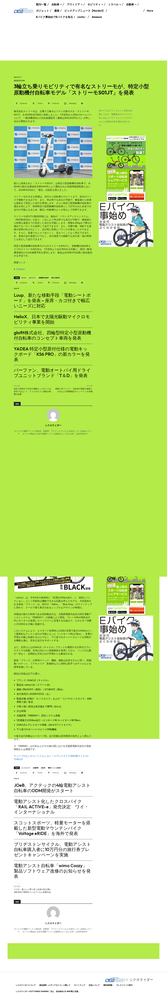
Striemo (21, 269)
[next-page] (19, 383)
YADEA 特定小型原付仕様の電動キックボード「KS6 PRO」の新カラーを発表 (52, 354)
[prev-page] (15, 383)
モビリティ (18, 77)
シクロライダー (53, 425)
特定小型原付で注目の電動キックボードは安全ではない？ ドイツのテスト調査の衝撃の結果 (32, 391)
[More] (82, 103)
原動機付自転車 (44, 278)
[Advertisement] (83, 41)
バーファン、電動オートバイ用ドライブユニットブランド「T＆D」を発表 (52, 372)
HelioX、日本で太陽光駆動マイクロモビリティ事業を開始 (52, 319)
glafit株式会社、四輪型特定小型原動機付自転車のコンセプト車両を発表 (52, 335)
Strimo (23, 278)
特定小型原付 (55, 278)
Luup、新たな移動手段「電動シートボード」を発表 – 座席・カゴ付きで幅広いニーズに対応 (52, 300)
